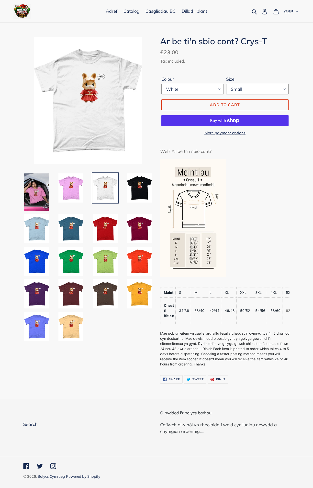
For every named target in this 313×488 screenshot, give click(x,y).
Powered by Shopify (83, 476)
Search (30, 424)
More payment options (225, 132)
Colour (167, 79)
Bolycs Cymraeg (51, 476)
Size (230, 79)
